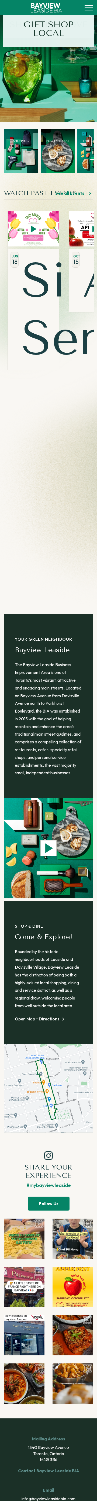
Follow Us (48, 1203)
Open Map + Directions (37, 1018)
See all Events (69, 193)
